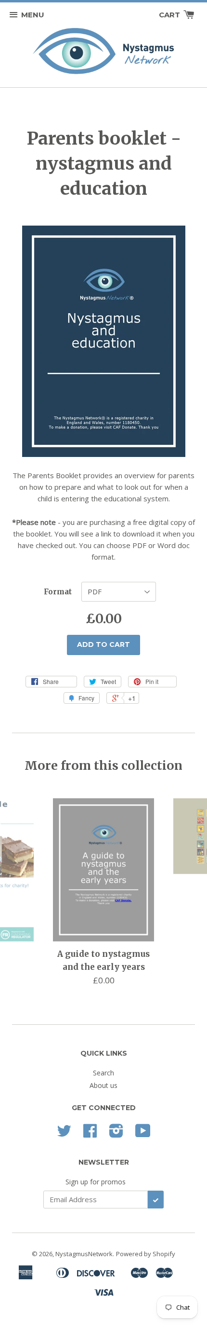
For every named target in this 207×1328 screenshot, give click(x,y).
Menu (32, 14)
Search (103, 1072)
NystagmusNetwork (84, 1253)
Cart (170, 14)
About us (103, 1085)
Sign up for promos (95, 1181)
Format (58, 591)
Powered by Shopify (145, 1253)
